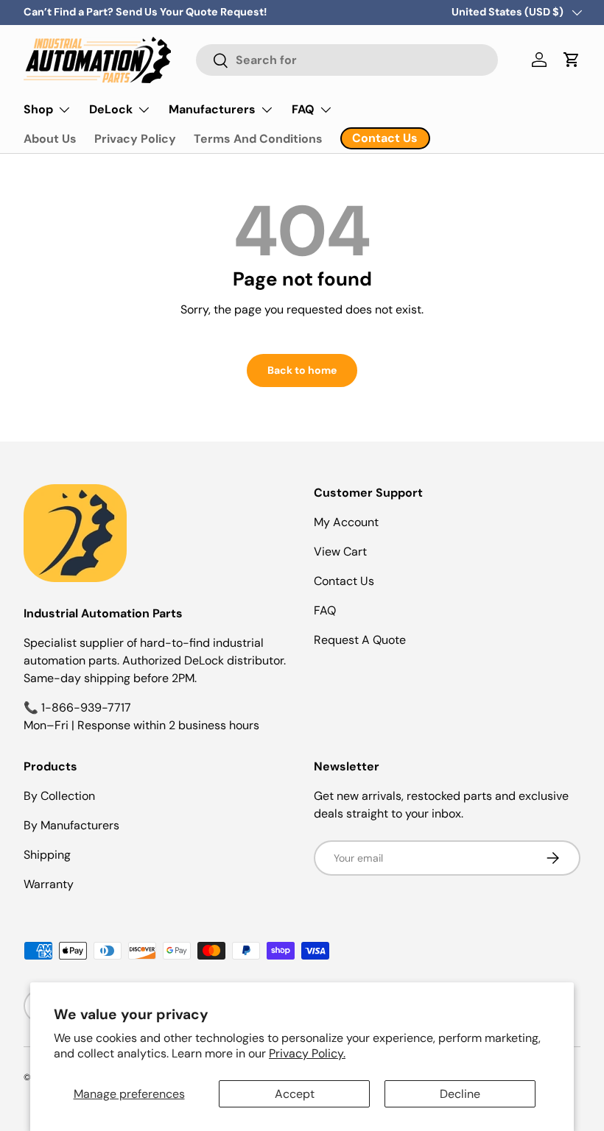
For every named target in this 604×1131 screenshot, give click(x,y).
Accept (295, 1094)
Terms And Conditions (258, 138)
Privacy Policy (135, 138)
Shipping (47, 854)
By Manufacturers (71, 825)
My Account (346, 522)
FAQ (325, 610)
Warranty (49, 884)
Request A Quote (360, 640)
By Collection (59, 796)
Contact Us (344, 581)
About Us (50, 138)
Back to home (302, 370)
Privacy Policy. (307, 1053)
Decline (460, 1094)
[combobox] (347, 60)
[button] (571, 59)
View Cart (340, 551)
